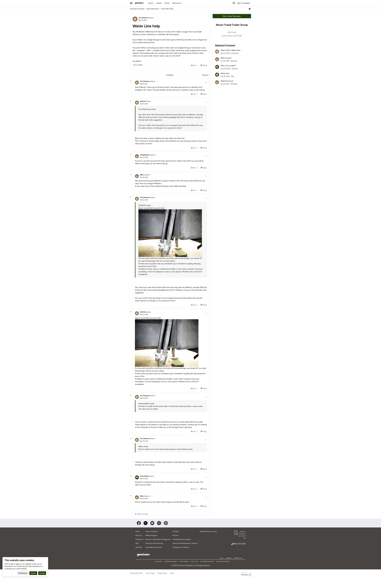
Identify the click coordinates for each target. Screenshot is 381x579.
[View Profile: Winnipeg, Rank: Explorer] (217, 82)
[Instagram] (159, 523)
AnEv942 (143, 101)
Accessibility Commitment (207, 561)
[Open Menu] (249, 8)
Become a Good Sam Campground (158, 539)
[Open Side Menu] (131, 3)
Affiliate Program (151, 535)
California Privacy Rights (171, 561)
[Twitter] (145, 523)
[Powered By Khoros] (246, 574)
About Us (138, 535)
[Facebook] (138, 523)
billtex (142, 175)
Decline (33, 573)
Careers (229, 558)
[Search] (234, 3)
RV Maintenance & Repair (182, 539)
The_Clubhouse (143, 18)
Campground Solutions (181, 547)
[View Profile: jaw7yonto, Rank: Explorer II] (217, 52)
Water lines (225, 73)
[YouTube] (152, 523)
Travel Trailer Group (152, 9)
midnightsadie (144, 155)
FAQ (136, 543)
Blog (221, 558)
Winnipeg (234, 84)
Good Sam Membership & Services (185, 543)
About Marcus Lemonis (153, 547)
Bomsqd (234, 61)
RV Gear (175, 535)
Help (171, 573)
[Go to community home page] (139, 3)
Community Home (136, 573)
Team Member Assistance (223, 561)
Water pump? (226, 58)
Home (137, 531)
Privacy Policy (158, 561)
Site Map (138, 547)
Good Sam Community (137, 9)
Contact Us (139, 539)
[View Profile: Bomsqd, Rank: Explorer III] (217, 59)
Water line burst (227, 81)
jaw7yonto (235, 53)
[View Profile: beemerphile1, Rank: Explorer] (137, 477)
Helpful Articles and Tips (208, 531)
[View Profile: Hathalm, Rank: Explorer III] (217, 67)
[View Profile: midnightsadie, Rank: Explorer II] (137, 156)
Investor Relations (184, 561)
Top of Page (150, 573)
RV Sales (176, 531)
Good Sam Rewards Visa (154, 543)
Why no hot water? (228, 66)
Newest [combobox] (206, 75)
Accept (42, 573)
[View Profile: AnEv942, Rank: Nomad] (137, 103)
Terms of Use (194, 561)
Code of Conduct (151, 531)
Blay (232, 76)
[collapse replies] (130, 81)
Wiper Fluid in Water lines (230, 50)
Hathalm (235, 68)
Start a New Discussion (232, 16)
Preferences (22, 573)
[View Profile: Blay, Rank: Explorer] (217, 75)
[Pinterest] (165, 523)
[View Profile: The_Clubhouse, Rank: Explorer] (135, 19)
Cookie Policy (21, 566)
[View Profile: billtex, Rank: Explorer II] (137, 176)
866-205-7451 (239, 544)
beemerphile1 (144, 476)
